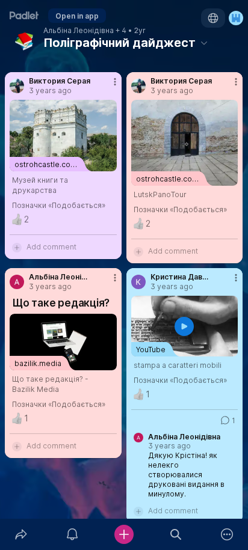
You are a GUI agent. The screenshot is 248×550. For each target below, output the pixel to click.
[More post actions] (107, 86)
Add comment (51, 246)
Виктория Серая (59, 81)
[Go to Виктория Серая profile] (17, 86)
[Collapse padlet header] (204, 42)
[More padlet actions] (227, 534)
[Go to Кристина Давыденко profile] (138, 282)
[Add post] (124, 534)
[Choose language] (213, 18)
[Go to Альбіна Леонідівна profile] (17, 282)
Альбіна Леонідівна (78, 30)
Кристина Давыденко (181, 277)
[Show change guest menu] (236, 18)
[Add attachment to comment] (17, 247)
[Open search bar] (175, 534)
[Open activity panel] (72, 534)
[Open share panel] (21, 534)
